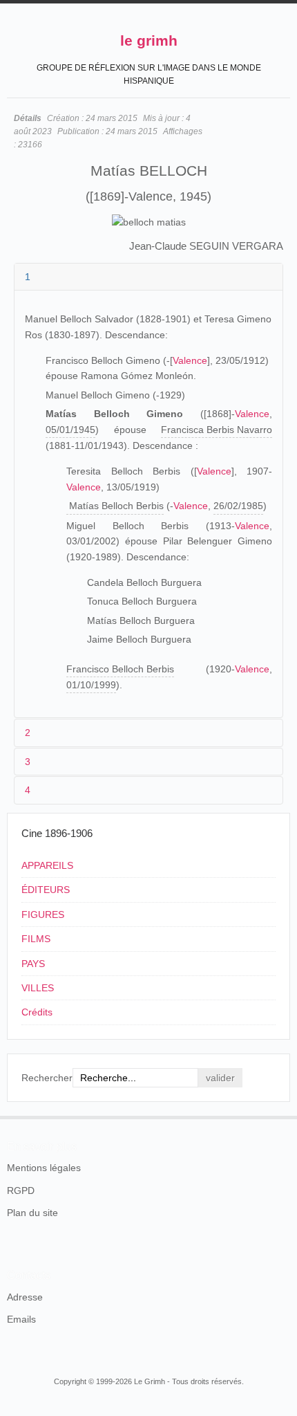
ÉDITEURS (45, 889)
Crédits (36, 1012)
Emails (21, 1319)
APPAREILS (47, 865)
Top (282, 1116)
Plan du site (32, 1212)
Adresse (25, 1297)
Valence (190, 360)
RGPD (21, 1190)
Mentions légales (44, 1167)
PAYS (33, 963)
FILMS (35, 938)
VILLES (37, 987)
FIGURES (42, 914)
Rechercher (47, 1077)
